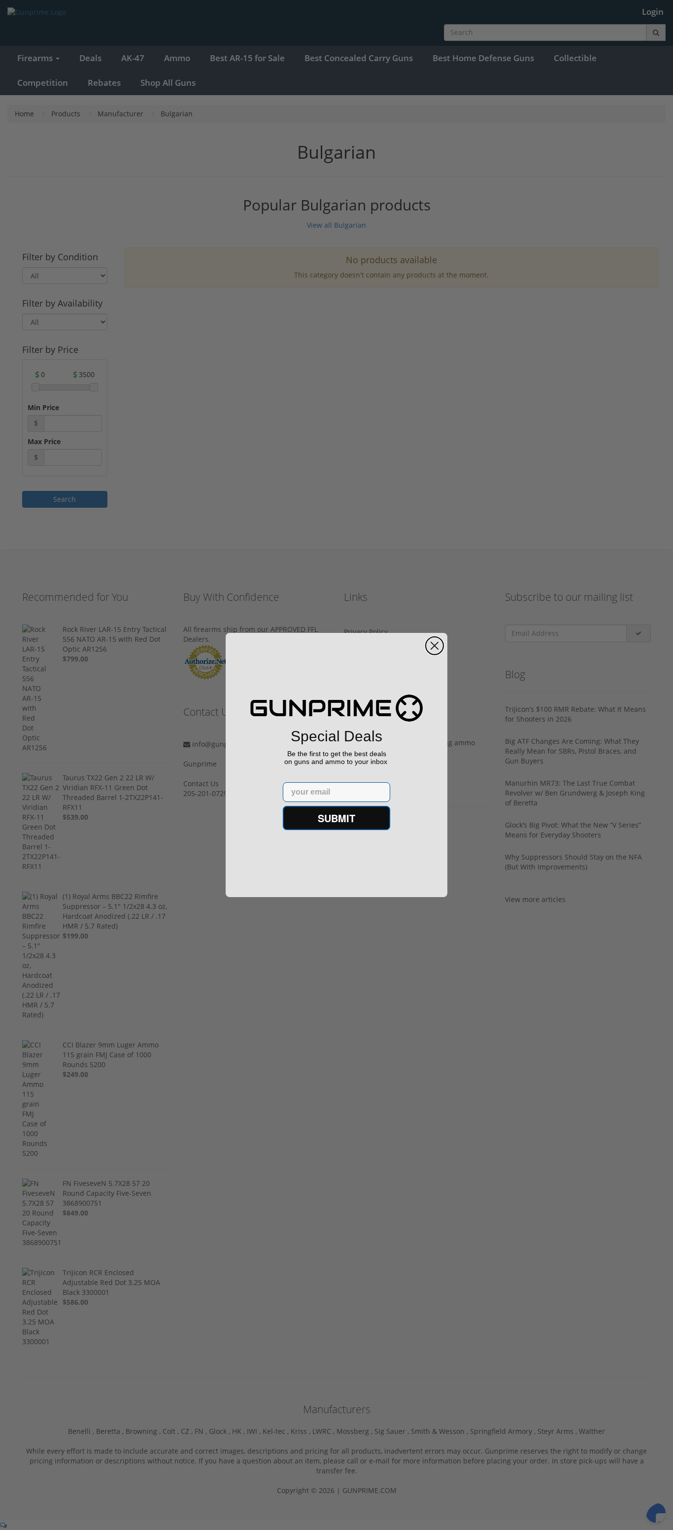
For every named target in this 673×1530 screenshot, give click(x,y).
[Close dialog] (434, 646)
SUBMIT (336, 818)
